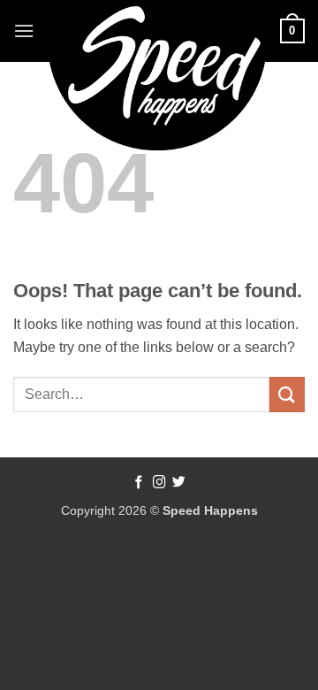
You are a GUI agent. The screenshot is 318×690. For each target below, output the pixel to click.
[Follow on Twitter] (179, 483)
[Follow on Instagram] (159, 483)
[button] (23, 30)
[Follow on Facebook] (139, 483)
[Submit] (287, 394)
